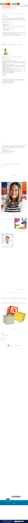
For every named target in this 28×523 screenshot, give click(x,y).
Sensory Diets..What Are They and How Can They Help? (20, 229)
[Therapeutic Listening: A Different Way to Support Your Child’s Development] (7, 243)
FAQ (14, 176)
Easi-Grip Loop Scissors (5, 76)
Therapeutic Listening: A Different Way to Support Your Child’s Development (7, 244)
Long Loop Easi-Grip (4, 142)
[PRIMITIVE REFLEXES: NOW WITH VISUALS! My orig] (7, 441)
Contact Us (2, 335)
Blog (2, 336)
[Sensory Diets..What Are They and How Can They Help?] (20, 227)
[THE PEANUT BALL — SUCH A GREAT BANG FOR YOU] (7, 463)
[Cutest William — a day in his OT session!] (21, 362)
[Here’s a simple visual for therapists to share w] (7, 348)
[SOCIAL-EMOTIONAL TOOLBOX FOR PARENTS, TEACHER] (21, 394)
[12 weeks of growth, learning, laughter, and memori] (21, 466)
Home (2, 330)
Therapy (16, 176)
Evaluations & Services (4, 334)
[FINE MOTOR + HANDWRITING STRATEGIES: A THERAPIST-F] (7, 404)
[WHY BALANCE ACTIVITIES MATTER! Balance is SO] (21, 436)
